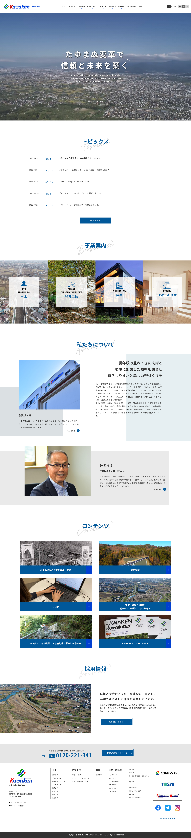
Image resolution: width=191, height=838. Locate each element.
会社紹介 (132, 769)
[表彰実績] (135, 553)
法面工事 (55, 794)
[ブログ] (56, 590)
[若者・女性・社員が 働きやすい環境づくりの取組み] (135, 590)
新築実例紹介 (113, 785)
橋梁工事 (55, 788)
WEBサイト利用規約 (17, 806)
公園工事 (55, 798)
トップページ (113, 775)
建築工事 (99, 775)
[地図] (30, 794)
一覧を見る (95, 220)
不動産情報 (112, 791)
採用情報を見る (116, 721)
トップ (64, 7)
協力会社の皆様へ (167, 818)
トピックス (73, 7)
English (142, 6)
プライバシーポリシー (18, 802)
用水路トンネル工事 (58, 781)
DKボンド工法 (76, 775)
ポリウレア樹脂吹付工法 (80, 781)
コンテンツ (112, 7)
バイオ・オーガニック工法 (80, 778)
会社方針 (103, 7)
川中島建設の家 (114, 781)
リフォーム (112, 788)
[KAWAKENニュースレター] (135, 627)
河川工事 (55, 775)
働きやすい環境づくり (136, 798)
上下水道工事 (56, 785)
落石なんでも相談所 (135, 791)
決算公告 (132, 782)
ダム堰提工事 (56, 778)
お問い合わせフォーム (117, 752)
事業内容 (82, 7)
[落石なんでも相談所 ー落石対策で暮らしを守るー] (56, 627)
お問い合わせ (131, 7)
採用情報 (121, 7)
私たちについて (92, 7)
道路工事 (55, 791)
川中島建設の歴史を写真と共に (139, 776)
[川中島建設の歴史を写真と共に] (56, 553)
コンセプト (112, 778)
